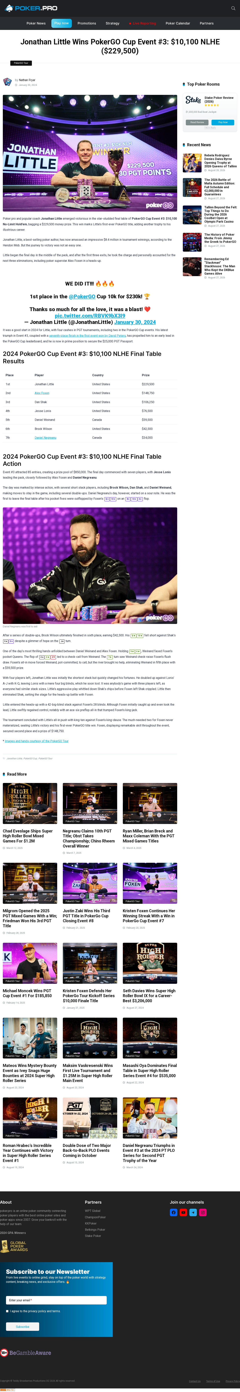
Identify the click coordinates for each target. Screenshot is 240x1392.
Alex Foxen (42, 393)
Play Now (223, 122)
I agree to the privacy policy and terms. (35, 1311)
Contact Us (195, 1381)
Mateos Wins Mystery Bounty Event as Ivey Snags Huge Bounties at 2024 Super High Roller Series (30, 1073)
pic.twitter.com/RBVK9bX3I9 (90, 316)
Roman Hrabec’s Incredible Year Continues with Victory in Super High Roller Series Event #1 (28, 1153)
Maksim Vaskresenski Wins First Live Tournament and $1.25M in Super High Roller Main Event (88, 1073)
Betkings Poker (95, 1229)
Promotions (87, 23)
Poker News (36, 23)
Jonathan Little (14, 758)
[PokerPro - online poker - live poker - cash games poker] (31, 8)
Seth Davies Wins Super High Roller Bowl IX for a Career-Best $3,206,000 (149, 995)
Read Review (197, 122)
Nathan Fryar (27, 80)
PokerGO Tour (21, 63)
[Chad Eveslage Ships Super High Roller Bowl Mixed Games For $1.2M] (30, 803)
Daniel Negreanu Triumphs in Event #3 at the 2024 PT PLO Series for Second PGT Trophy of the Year (149, 1153)
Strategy (112, 23)
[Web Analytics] (7, 1390)
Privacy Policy (233, 1381)
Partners (207, 23)
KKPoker (91, 1223)
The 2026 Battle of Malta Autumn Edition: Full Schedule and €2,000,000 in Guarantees (219, 187)
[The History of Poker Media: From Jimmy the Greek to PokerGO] (192, 250)
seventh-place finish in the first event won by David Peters (87, 335)
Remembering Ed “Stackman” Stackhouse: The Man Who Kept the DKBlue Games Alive (219, 266)
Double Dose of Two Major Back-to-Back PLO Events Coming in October (87, 1150)
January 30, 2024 (135, 322)
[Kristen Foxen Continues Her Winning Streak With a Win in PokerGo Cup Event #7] (150, 883)
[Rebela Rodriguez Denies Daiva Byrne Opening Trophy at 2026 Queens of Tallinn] (192, 171)
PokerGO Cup (30, 758)
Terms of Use (213, 1381)
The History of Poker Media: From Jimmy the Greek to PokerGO (220, 238)
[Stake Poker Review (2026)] (193, 102)
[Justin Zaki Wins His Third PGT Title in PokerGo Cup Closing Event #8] (90, 883)
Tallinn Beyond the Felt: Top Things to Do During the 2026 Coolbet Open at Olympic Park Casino (220, 215)
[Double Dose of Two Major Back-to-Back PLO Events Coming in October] (90, 1117)
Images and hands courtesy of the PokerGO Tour (36, 741)
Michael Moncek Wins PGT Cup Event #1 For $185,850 (27, 993)
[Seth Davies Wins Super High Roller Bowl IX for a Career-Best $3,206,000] (150, 963)
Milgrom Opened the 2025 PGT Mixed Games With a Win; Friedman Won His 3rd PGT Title (30, 918)
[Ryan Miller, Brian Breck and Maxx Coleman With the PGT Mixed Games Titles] (150, 803)
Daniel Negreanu (45, 437)
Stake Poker (93, 1236)
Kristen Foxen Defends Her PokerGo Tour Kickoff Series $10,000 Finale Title (89, 995)
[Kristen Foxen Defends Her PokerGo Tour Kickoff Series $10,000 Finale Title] (90, 963)
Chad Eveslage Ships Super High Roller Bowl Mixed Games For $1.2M (28, 836)
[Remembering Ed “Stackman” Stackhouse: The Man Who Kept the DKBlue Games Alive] (192, 275)
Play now (61, 23)
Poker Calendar (178, 23)
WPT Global (92, 1211)
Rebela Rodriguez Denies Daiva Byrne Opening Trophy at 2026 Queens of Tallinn (220, 161)
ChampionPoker (95, 1217)
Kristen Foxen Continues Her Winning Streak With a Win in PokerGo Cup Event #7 (149, 915)
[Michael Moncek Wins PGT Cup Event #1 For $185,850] (30, 963)
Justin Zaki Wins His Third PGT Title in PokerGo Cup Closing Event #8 (86, 915)
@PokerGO (82, 296)
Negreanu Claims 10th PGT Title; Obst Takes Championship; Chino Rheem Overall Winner (89, 838)
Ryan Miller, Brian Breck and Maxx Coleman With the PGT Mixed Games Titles (148, 836)
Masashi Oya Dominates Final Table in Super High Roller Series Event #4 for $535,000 (150, 1070)
